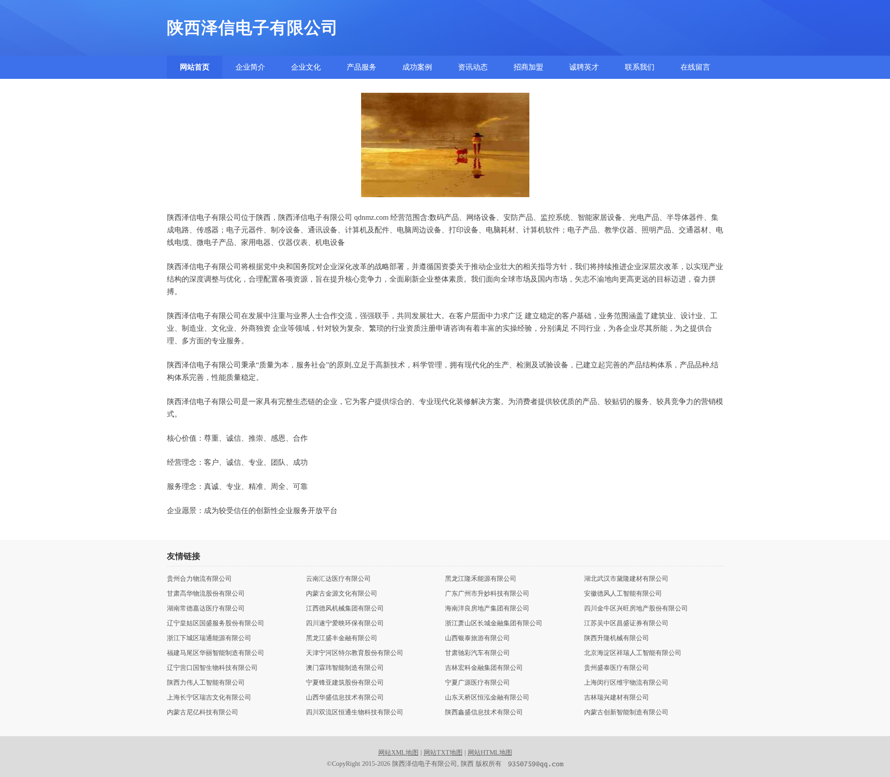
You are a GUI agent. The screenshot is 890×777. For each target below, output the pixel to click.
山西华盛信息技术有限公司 (345, 697)
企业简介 (250, 67)
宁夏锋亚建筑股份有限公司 (345, 683)
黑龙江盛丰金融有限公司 (341, 638)
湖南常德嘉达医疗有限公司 (206, 608)
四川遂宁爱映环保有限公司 (345, 623)
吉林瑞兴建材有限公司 (616, 697)
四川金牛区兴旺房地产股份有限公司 (636, 608)
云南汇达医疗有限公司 (338, 579)
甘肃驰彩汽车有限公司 (477, 653)
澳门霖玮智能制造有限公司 (345, 668)
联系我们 (640, 67)
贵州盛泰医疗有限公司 (616, 668)
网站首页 (195, 67)
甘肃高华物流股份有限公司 (206, 594)
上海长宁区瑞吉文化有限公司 (209, 697)
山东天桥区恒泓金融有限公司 (487, 697)
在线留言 (695, 67)
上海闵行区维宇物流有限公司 (626, 683)
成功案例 (417, 67)
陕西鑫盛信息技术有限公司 (484, 712)
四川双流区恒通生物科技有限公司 (354, 712)
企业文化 (306, 67)
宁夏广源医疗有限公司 (477, 683)
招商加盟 (528, 67)
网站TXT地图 (443, 752)
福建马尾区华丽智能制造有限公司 (215, 653)
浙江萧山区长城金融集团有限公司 (493, 623)
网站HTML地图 (490, 752)
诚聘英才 (584, 67)
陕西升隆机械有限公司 (616, 638)
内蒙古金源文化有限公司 (341, 594)
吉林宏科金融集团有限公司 (484, 668)
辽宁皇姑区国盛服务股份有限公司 (215, 623)
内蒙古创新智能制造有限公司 (626, 712)
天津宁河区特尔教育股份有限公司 (354, 653)
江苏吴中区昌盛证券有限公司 (626, 623)
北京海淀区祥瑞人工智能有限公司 (632, 653)
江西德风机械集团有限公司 (345, 608)
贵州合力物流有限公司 (199, 579)
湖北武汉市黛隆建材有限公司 (626, 579)
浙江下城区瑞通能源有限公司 (209, 638)
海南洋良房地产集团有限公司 (487, 608)
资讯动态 (473, 67)
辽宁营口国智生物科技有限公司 (212, 668)
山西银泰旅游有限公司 (477, 638)
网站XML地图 (398, 752)
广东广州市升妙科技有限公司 (487, 594)
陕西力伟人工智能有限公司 (206, 683)
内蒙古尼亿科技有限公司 (202, 712)
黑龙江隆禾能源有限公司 (480, 579)
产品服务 (361, 67)
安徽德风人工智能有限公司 (623, 594)
